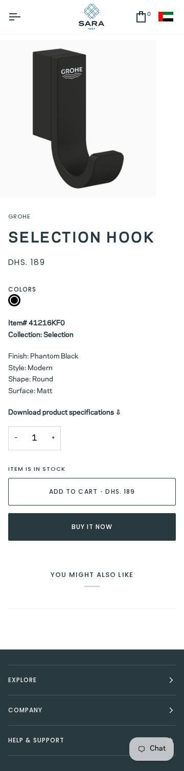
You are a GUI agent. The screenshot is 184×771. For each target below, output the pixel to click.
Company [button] (25, 710)
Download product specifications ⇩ (64, 412)
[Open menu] (23, 16)
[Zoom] (19, 177)
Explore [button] (22, 680)
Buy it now (92, 526)
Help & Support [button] (36, 740)
